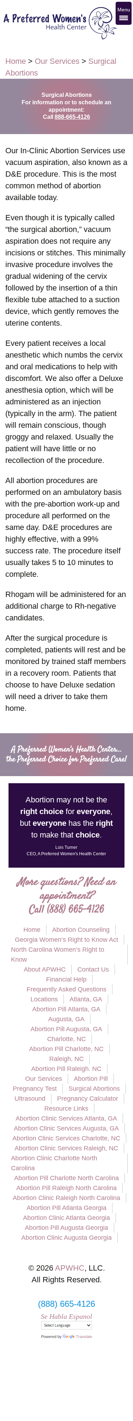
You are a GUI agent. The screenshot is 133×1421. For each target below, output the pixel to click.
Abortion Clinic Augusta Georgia (66, 1237)
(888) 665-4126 (75, 910)
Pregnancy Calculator (87, 1098)
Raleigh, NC (66, 1058)
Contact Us (93, 969)
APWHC (69, 1268)
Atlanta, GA (86, 999)
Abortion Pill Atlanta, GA (66, 1009)
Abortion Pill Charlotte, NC (66, 1048)
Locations (44, 999)
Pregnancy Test (35, 1088)
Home (31, 929)
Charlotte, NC (66, 1039)
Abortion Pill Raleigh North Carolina (66, 1187)
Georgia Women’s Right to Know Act (66, 939)
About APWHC (45, 969)
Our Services (43, 1078)
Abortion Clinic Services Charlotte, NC (66, 1138)
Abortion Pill (91, 1078)
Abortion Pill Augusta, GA (66, 1029)
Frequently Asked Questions (66, 989)
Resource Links (66, 1108)
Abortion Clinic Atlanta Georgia (66, 1217)
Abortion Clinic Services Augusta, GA (66, 1128)
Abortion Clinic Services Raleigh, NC (66, 1148)
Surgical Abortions (94, 1088)
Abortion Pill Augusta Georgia (66, 1227)
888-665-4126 (72, 117)
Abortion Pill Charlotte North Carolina (66, 1178)
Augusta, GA (66, 1019)
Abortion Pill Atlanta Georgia (66, 1207)
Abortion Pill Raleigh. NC (66, 1068)
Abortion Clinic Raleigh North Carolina (66, 1197)
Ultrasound (30, 1098)
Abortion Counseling (81, 929)
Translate (84, 1336)
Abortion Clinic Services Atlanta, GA (66, 1118)
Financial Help (66, 979)
